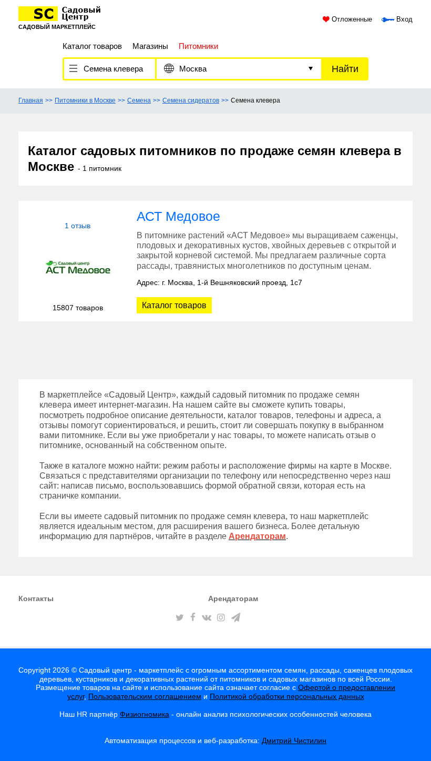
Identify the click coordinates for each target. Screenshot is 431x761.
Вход (403, 19)
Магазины (150, 46)
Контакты (36, 598)
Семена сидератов (190, 100)
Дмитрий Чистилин (294, 740)
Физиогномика (144, 714)
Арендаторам (233, 598)
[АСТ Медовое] (77, 266)
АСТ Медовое (178, 216)
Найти (345, 69)
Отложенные (351, 19)
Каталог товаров (92, 46)
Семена (139, 100)
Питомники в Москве (85, 100)
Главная (30, 100)
